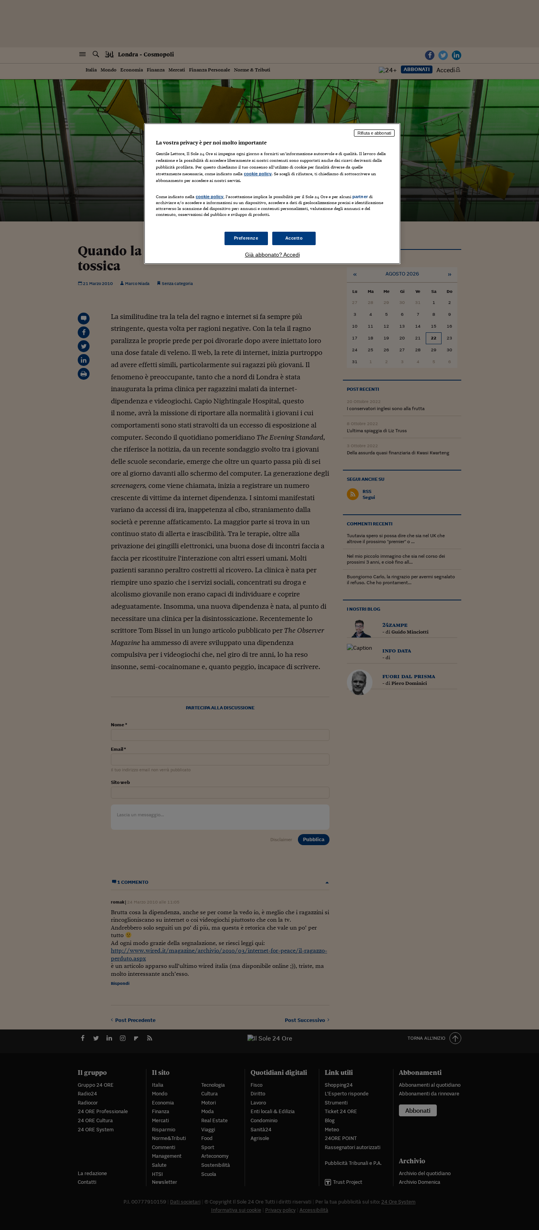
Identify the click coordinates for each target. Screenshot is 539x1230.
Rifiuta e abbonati (374, 133)
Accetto (294, 238)
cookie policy (257, 173)
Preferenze (246, 238)
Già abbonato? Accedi (272, 254)
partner (360, 196)
